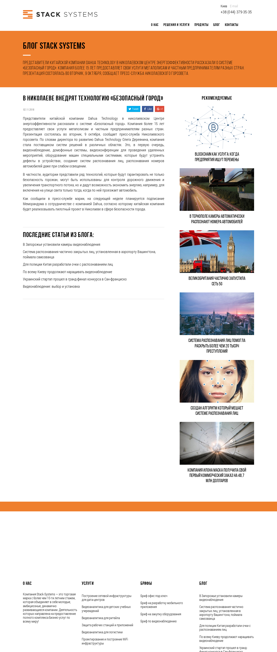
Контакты (231, 25)
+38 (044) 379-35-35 (236, 11)
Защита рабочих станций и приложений (107, 625)
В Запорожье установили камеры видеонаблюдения (61, 244)
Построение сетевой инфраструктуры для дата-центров (106, 598)
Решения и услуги (176, 25)
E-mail (234, 6)
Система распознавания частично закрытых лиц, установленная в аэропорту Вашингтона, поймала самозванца (221, 613)
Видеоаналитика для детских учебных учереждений (106, 609)
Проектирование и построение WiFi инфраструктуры (105, 641)
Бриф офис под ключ (154, 596)
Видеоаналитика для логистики (102, 632)
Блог (216, 25)
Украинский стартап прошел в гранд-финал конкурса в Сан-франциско (75, 279)
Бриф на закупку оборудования (161, 614)
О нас (155, 25)
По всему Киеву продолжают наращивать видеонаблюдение (67, 271)
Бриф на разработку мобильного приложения (162, 605)
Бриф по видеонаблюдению (159, 621)
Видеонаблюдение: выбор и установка (51, 286)
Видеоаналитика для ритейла (101, 618)
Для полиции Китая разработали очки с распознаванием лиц (68, 264)
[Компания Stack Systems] (60, 14)
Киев (224, 6)
